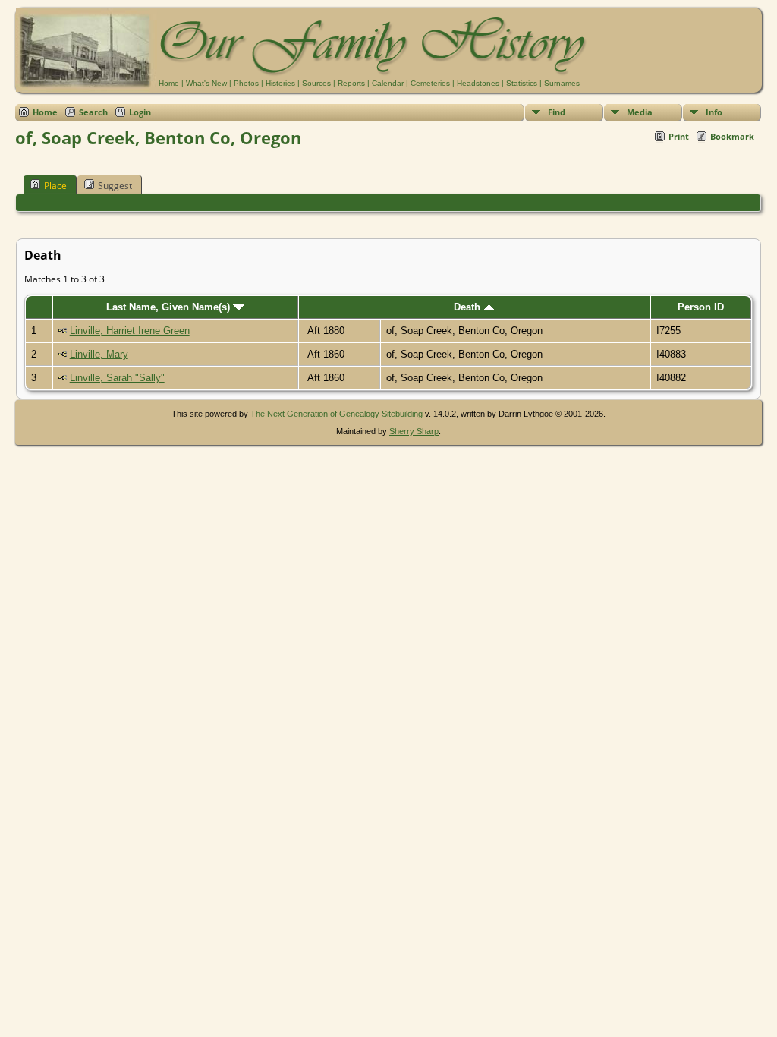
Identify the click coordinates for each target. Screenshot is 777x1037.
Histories (280, 83)
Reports (351, 83)
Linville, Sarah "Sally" (117, 377)
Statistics (521, 83)
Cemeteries (430, 83)
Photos (246, 83)
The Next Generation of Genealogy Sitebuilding (336, 413)
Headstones (478, 83)
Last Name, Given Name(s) (169, 307)
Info (714, 112)
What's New (206, 83)
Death (468, 307)
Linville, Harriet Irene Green (130, 330)
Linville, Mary (99, 354)
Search (93, 112)
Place (55, 185)
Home (169, 83)
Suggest (115, 185)
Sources (316, 83)
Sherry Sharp (414, 431)
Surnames (562, 83)
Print (678, 136)
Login (140, 112)
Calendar (388, 83)
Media (640, 112)
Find (556, 112)
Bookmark (732, 136)
